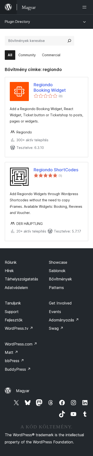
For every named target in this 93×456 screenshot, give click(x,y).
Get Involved (60, 303)
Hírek (9, 270)
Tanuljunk (13, 303)
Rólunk (11, 262)
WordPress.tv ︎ (19, 328)
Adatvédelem (16, 287)
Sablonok (57, 270)
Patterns (56, 287)
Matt (11, 352)
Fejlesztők (14, 320)
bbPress (14, 360)
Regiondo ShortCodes (56, 169)
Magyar (22, 390)
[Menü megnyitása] (85, 7)
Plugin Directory (17, 22)
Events (55, 311)
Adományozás (64, 320)
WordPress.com (21, 344)
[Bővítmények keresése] (69, 41)
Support (12, 311)
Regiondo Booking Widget (50, 87)
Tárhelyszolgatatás (21, 279)
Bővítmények (60, 279)
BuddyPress (18, 369)
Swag (56, 328)
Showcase (58, 262)
